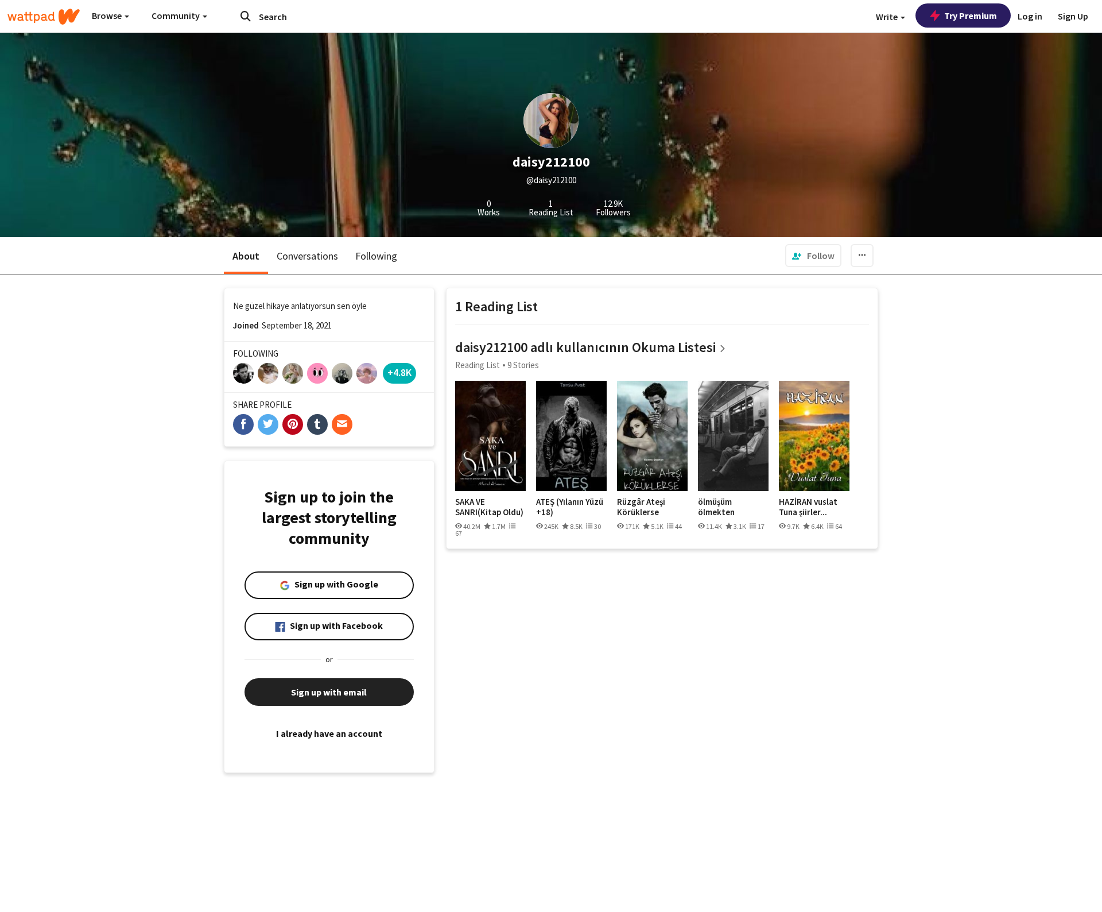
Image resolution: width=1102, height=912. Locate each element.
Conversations (307, 255)
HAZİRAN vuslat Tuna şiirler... (808, 507)
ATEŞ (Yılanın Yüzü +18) (569, 507)
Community (176, 15)
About (245, 255)
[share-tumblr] (317, 424)
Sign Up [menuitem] (1073, 16)
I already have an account (329, 733)
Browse (107, 15)
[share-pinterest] (292, 424)
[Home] (43, 16)
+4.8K (399, 372)
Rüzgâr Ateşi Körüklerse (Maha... (641, 507)
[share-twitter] (268, 424)
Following (376, 255)
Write (887, 16)
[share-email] (342, 424)
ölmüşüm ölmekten (716, 507)
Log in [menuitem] (1030, 16)
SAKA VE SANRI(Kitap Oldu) (489, 507)
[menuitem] (813, 255)
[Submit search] (246, 16)
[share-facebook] (243, 424)
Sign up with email (329, 692)
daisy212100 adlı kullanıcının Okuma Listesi (585, 347)
